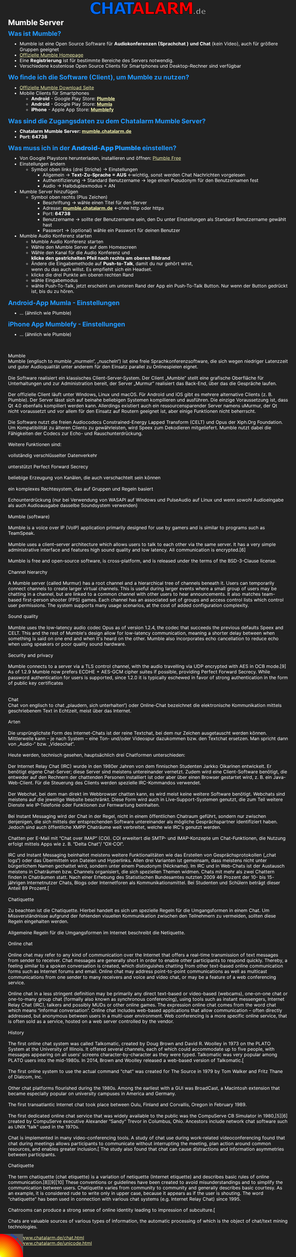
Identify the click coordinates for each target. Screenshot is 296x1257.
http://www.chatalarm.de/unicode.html (50, 1243)
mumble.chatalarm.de (107, 131)
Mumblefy (102, 109)
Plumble (106, 98)
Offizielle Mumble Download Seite (57, 87)
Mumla (104, 104)
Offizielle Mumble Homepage (51, 55)
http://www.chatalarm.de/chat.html (46, 1238)
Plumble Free (167, 158)
